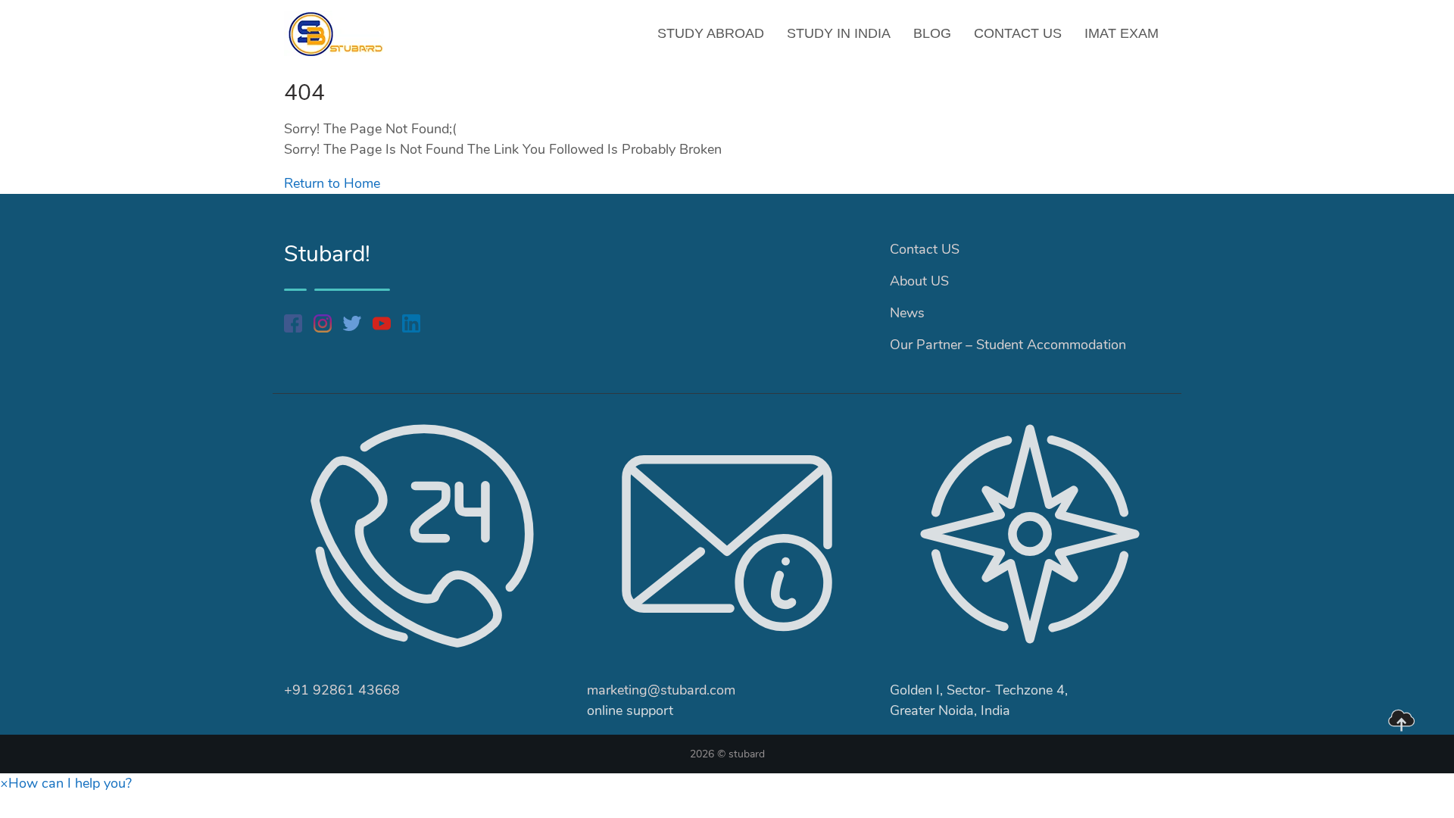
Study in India (839, 33)
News (907, 313)
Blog (932, 33)
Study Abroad (710, 33)
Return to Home (332, 183)
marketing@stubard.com (661, 690)
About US (919, 281)
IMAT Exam (1121, 33)
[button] (66, 783)
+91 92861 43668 (342, 690)
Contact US (1018, 33)
